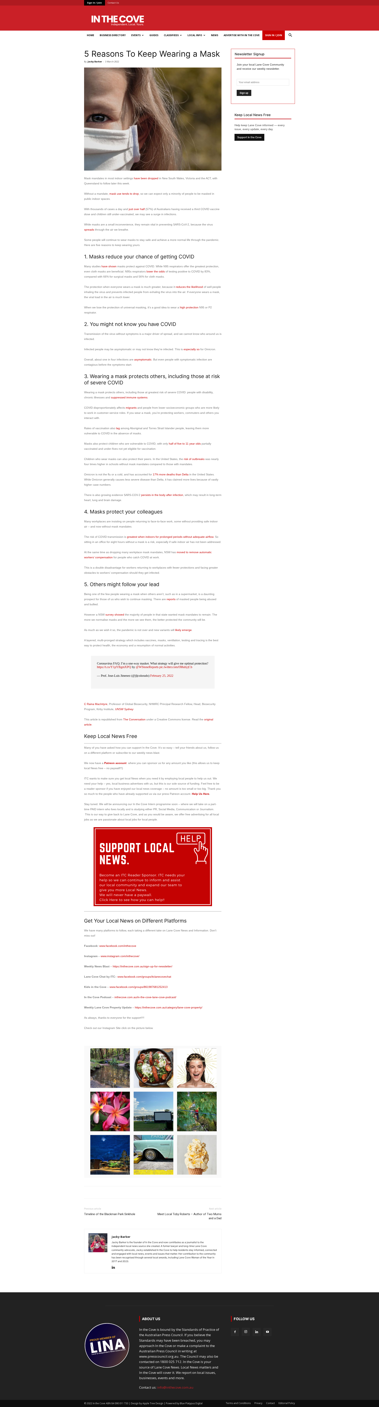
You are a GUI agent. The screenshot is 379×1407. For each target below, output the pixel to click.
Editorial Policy (287, 1403)
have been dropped (146, 178)
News (214, 35)
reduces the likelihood (189, 286)
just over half (137, 209)
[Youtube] (267, 1332)
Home (90, 35)
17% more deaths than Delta (171, 474)
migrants (131, 407)
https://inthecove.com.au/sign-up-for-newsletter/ (142, 966)
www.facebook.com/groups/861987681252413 (139, 986)
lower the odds (155, 271)
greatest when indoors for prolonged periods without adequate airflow (170, 536)
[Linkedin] (115, 1267)
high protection (189, 307)
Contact (270, 1403)
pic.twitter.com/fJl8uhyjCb (175, 667)
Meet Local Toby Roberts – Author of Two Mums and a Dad (189, 1216)
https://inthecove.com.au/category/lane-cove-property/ (168, 1007)
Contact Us (113, 2)
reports (171, 599)
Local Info (195, 35)
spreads (89, 229)
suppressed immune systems (129, 397)
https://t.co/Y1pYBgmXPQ (114, 667)
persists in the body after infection (162, 495)
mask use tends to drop (124, 193)
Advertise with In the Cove (242, 35)
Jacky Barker (95, 61)
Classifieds (171, 35)
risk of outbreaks (194, 459)
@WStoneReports (147, 667)
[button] (290, 35)
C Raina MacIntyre (95, 704)
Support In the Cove (249, 137)
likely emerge (183, 630)
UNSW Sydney (124, 709)
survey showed (114, 614)
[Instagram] (246, 1332)
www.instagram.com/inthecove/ (120, 956)
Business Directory (113, 35)
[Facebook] (235, 1332)
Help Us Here (200, 793)
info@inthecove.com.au (175, 1387)
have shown (108, 266)
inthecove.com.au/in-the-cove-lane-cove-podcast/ (145, 997)
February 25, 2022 (161, 675)
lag (118, 428)
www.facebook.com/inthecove (117, 945)
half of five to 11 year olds (185, 443)
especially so (192, 349)
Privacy (258, 1403)
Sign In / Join (94, 2)
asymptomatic (143, 359)
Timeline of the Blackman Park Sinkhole (109, 1214)
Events (136, 35)
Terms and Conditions (238, 1403)
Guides (153, 35)
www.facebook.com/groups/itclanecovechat (144, 976)
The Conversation (134, 719)
